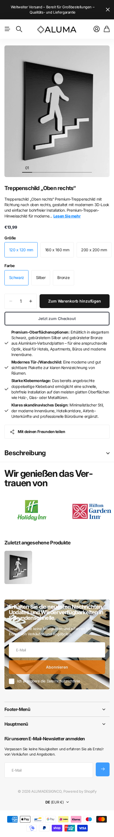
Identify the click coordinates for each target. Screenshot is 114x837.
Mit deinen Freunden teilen (41, 431)
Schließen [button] (108, 9)
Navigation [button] (7, 29)
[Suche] (19, 29)
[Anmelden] (97, 29)
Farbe (9, 265)
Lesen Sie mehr (67, 216)
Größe (10, 238)
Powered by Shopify (79, 791)
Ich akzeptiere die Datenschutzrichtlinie (48, 681)
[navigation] (37, 168)
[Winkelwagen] (107, 29)
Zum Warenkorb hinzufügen (74, 301)
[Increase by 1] (30, 301)
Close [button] (57, 709)
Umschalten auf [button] (108, 453)
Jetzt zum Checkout (57, 318)
